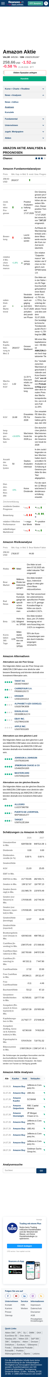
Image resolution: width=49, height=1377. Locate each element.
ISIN (22, 57)
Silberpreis (32, 1345)
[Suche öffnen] (46, 3)
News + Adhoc (12, 102)
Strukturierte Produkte (23, 1348)
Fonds (8, 1348)
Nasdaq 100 (10, 1339)
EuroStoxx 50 (11, 1336)
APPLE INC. (20, 726)
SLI (24, 1333)
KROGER (19, 696)
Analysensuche (13, 1164)
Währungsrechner (13, 1354)
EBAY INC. (20, 719)
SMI (7, 1342)
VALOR (6, 57)
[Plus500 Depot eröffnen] (15, 4)
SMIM (31, 1333)
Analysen (9, 107)
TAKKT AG (20, 681)
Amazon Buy (19, 1086)
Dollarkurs (9, 1345)
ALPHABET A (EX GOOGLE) (28, 704)
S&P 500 (35, 1339)
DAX (39, 1333)
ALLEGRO (19, 804)
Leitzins (36, 1354)
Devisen (34, 1342)
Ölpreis (27, 1354)
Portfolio (20, 1351)
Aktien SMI (10, 1333)
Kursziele (9, 112)
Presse (8, 1312)
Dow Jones (25, 1336)
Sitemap (8, 1316)
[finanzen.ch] (16, 2)
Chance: (8, 158)
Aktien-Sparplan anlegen (25, 73)
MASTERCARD (22, 773)
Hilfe (23, 1305)
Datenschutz (36, 1309)
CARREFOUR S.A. (23, 689)
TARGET (19, 820)
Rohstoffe (9, 1351)
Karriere (8, 1309)
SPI (19, 1333)
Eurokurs (21, 1345)
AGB (33, 1316)
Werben (24, 1309)
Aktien (25, 1342)
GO (41, 1171)
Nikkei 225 (23, 1339)
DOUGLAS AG (21, 711)
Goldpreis (15, 1342)
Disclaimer (35, 1312)
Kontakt (8, 1305)
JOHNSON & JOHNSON (26, 758)
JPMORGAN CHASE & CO (27, 765)
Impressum (35, 1305)
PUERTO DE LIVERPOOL (27, 812)
